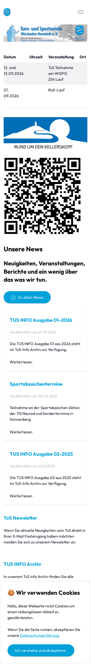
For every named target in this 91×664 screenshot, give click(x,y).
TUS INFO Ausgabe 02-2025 (41, 454)
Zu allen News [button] (30, 297)
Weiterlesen (21, 361)
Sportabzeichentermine (36, 384)
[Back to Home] (7, 12)
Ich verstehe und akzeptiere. (41, 650)
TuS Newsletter (20, 518)
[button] (80, 12)
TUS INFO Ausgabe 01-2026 (41, 320)
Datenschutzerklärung (39, 635)
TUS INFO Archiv (22, 564)
